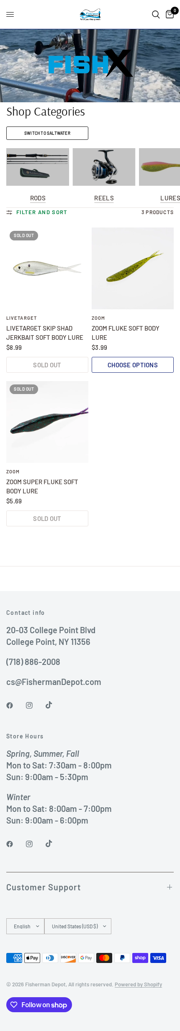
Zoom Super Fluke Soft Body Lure (42, 486)
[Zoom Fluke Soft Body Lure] (133, 268)
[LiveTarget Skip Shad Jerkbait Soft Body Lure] (47, 268)
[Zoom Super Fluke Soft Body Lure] (47, 422)
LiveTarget (21, 318)
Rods (38, 198)
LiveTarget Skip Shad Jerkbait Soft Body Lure (44, 332)
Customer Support (43, 887)
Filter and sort (42, 212)
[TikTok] (55, 705)
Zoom (98, 318)
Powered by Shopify (138, 984)
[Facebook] (15, 705)
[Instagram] (35, 705)
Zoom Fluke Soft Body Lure (125, 332)
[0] (168, 14)
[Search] (156, 14)
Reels (104, 198)
